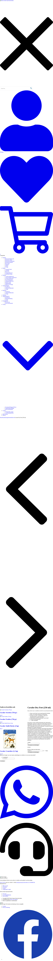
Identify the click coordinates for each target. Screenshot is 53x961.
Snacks (6, 265)
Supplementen (8, 283)
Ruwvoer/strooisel (9, 279)
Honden (4, 257)
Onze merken (5, 896)
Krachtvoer (7, 286)
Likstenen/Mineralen (9, 281)
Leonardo (7, 270)
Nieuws (4, 415)
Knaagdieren (5, 300)
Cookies (4, 906)
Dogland (7, 264)
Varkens (4, 295)
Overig (6, 267)
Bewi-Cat (7, 271)
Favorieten (5, 887)
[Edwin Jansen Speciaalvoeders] (7, 0)
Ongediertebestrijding (9, 408)
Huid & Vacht (8, 282)
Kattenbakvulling (8, 274)
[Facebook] (28, 959)
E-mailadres (5, 757)
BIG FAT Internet (14, 899)
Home (1, 417)
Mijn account (5, 885)
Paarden (4, 275)
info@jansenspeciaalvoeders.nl (22, 882)
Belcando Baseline (9, 262)
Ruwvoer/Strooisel (9, 303)
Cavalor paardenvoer (9, 276)
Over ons (4, 893)
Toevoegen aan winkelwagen (33, 745)
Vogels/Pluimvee (6, 296)
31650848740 (32, 882)
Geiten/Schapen (6, 285)
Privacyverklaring (6, 907)
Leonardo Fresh (8, 269)
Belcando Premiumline (9, 261)
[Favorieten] (26, 205)
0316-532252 (2, 882)
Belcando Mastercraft (9, 258)
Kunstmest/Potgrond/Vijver (10, 407)
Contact (4, 410)
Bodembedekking (8, 298)
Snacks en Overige (9, 284)
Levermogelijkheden (9, 413)
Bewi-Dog (7, 263)
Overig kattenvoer (9, 272)
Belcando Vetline (8, 260)
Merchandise (5, 414)
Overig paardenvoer (9, 278)
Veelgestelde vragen (9, 411)
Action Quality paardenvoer (11, 277)
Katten (4, 268)
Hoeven (13, 417)
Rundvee (4, 290)
